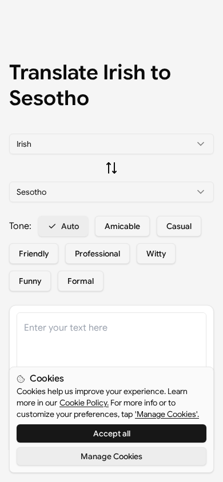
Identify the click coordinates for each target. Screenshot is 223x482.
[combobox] (111, 144)
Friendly (34, 253)
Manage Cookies (111, 456)
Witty (156, 253)
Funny (30, 281)
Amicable (122, 226)
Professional (97, 253)
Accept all (111, 433)
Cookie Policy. (84, 402)
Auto (70, 226)
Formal (80, 281)
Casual (179, 226)
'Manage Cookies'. (167, 414)
